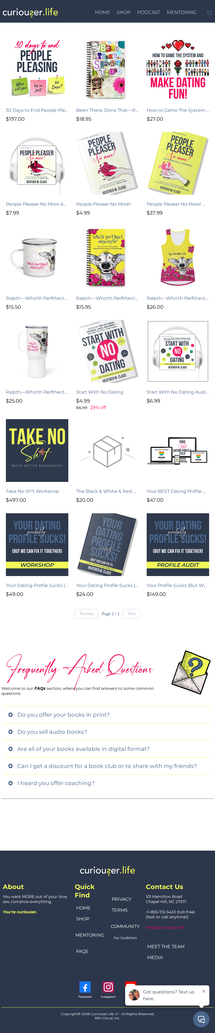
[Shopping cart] (209, 12)
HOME (102, 12)
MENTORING (182, 12)
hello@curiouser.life (165, 927)
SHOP (123, 12)
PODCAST (148, 12)
